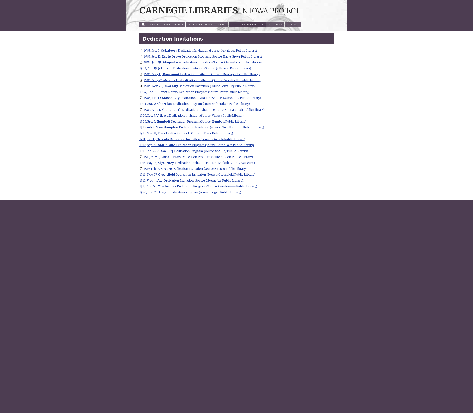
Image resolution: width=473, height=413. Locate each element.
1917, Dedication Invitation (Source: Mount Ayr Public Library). (191, 180)
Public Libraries (173, 24)
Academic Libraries (200, 24)
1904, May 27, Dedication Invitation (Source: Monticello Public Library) (202, 80)
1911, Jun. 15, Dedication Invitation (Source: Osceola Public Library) (192, 139)
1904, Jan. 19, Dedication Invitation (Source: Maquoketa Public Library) (203, 62)
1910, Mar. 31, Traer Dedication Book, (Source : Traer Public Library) (186, 133)
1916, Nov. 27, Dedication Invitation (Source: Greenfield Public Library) (197, 174)
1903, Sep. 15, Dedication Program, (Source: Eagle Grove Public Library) (203, 56)
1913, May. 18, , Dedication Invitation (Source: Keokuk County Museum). (197, 163)
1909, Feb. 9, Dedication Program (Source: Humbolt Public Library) (192, 121)
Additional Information (247, 24)
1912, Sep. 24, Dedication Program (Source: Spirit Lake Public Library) (196, 145)
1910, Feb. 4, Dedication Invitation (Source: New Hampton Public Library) (201, 127)
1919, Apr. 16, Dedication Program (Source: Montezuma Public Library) (198, 186)
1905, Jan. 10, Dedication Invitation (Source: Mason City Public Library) (202, 98)
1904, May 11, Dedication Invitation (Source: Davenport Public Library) (202, 74)
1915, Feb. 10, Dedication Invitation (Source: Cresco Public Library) (195, 169)
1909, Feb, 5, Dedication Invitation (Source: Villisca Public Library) (191, 115)
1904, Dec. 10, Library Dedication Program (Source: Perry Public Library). (194, 92)
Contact (293, 24)
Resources (275, 24)
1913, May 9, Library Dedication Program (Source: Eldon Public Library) (198, 157)
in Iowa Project (219, 10)
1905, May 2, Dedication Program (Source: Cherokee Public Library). (194, 104)
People (222, 24)
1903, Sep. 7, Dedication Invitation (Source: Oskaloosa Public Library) (200, 50)
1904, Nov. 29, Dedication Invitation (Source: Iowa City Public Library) (200, 86)
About (154, 24)
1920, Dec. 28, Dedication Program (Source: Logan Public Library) (190, 192)
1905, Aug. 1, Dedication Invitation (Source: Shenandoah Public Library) (204, 109)
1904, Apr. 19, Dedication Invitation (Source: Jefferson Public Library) (195, 68)
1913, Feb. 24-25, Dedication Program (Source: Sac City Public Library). (193, 151)
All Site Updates (144, 25)
